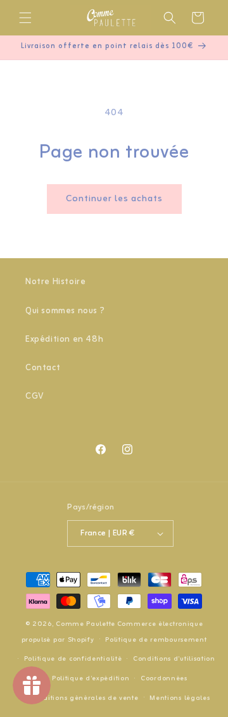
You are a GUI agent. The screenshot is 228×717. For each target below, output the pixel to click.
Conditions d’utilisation (174, 658)
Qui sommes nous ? (64, 311)
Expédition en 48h (64, 339)
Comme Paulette (85, 624)
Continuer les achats (114, 199)
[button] (25, 18)
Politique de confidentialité (73, 658)
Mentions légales (179, 698)
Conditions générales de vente (83, 698)
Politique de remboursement (155, 639)
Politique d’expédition (90, 678)
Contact (42, 368)
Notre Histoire (55, 282)
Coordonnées (164, 678)
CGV (34, 396)
